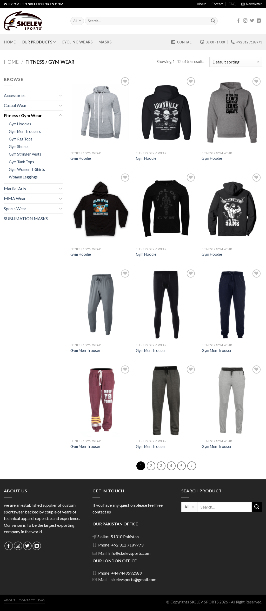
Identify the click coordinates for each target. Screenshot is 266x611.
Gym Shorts (19, 146)
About (201, 4)
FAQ (232, 4)
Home (10, 42)
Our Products (37, 42)
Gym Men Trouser (85, 350)
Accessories (14, 95)
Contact (217, 4)
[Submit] (213, 21)
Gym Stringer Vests (25, 154)
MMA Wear (15, 198)
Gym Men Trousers (25, 131)
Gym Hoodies (20, 124)
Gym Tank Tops (21, 162)
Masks (104, 42)
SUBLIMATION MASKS (26, 218)
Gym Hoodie (80, 158)
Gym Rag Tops (20, 139)
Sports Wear (15, 208)
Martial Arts (15, 188)
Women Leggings (23, 177)
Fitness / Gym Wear (23, 115)
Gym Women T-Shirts (27, 169)
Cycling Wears (77, 42)
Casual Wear (15, 105)
